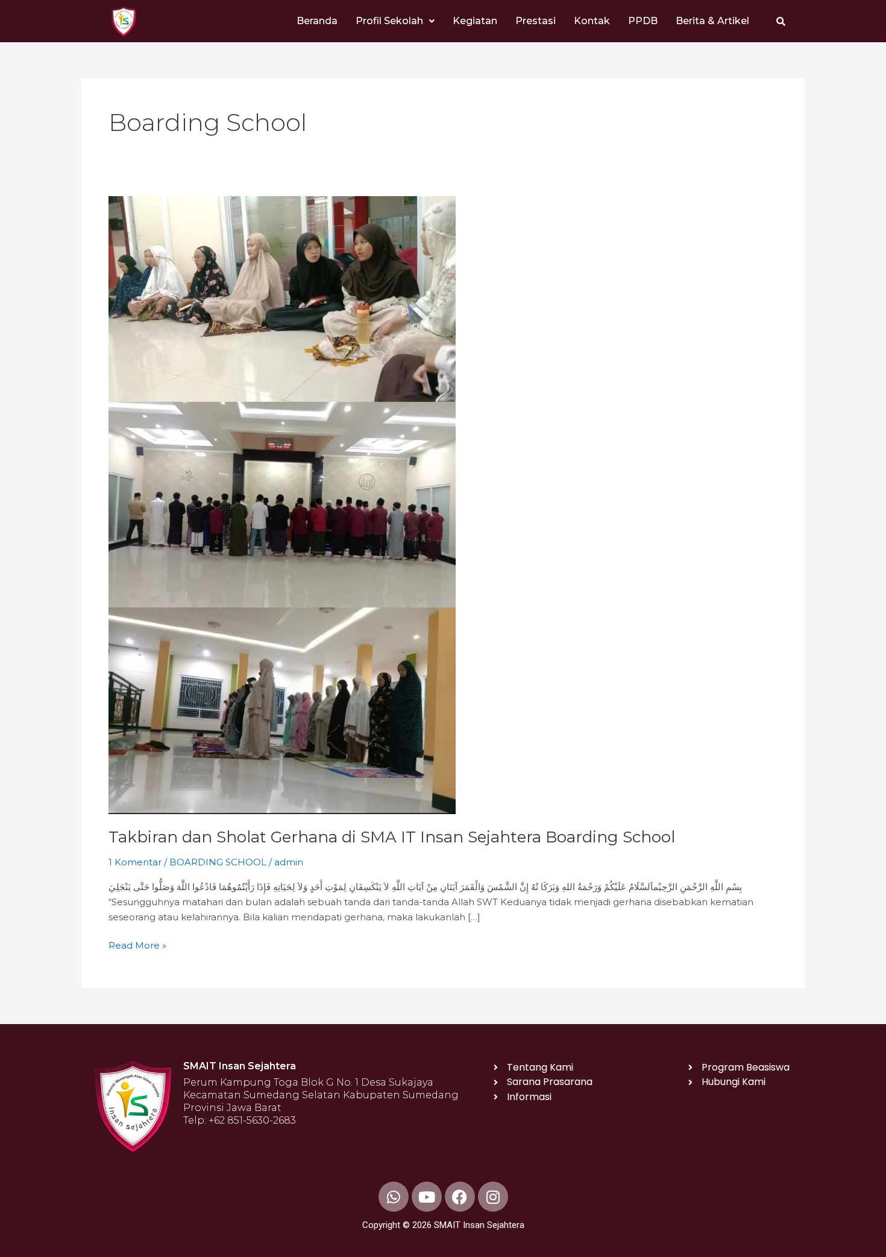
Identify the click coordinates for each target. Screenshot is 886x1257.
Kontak (592, 21)
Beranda (317, 21)
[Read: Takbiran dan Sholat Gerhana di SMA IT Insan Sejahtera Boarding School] (282, 504)
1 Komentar (135, 862)
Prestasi (535, 21)
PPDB (643, 21)
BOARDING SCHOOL (217, 862)
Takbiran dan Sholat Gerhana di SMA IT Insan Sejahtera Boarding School (391, 837)
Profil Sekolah (389, 21)
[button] (395, 21)
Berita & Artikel (712, 21)
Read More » (137, 944)
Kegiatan (475, 21)
